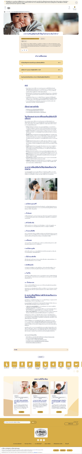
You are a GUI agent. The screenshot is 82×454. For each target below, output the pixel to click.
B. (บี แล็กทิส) (45, 98)
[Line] (41, 440)
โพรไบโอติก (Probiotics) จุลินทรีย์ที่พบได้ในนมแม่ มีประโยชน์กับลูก (37, 341)
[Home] (8, 8)
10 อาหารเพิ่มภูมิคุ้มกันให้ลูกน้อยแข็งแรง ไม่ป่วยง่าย (34, 110)
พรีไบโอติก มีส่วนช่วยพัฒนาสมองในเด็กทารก (33, 342)
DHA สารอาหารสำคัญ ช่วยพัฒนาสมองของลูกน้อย (34, 338)
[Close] (76, 3)
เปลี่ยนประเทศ (70, 423)
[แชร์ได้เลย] (26, 50)
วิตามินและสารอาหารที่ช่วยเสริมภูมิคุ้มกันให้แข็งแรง (35, 109)
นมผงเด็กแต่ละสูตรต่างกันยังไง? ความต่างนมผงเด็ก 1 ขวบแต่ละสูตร (59, 402)
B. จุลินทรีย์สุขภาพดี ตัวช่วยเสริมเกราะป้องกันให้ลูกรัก (36, 112)
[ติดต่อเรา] (44, 440)
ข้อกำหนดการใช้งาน (28, 443)
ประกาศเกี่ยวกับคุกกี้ (38, 443)
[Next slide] (77, 371)
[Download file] (22, 50)
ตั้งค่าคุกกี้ (67, 443)
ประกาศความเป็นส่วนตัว (17, 443)
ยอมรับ (70, 450)
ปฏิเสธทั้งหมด (63, 450)
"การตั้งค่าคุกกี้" (35, 452)
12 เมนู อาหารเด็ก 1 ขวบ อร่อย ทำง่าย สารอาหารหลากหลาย (40, 401)
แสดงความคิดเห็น (48, 443)
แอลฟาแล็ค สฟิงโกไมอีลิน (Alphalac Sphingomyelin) (44, 321)
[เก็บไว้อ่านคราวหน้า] (24, 50)
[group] (6, 365)
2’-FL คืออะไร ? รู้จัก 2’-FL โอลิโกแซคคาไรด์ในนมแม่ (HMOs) (36, 339)
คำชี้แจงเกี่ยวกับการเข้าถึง (58, 443)
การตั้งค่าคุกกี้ (56, 450)
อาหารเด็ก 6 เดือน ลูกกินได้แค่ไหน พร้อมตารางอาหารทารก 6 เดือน (21, 402)
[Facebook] (38, 440)
